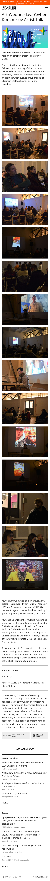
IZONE (14, 682)
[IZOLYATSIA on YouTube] (9, 878)
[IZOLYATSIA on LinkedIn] (16, 878)
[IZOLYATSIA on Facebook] (3, 878)
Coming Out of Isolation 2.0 (22, 651)
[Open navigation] (46, 8)
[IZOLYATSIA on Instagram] (13, 878)
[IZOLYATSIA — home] (9, 8)
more (5, 802)
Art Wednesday (9, 695)
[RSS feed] (20, 878)
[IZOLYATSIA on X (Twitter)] (6, 878)
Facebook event (39, 735)
